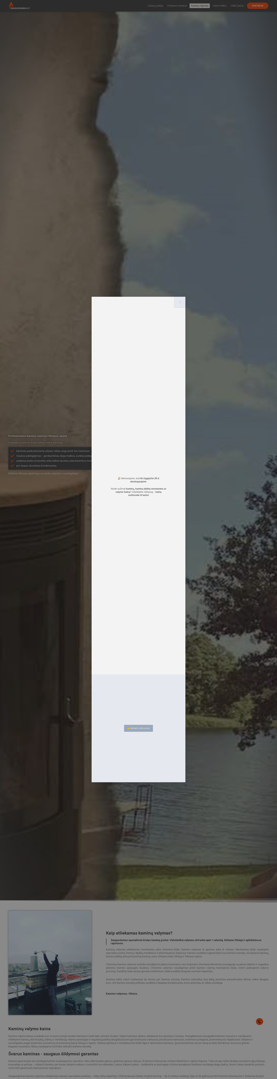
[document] (138, 539)
